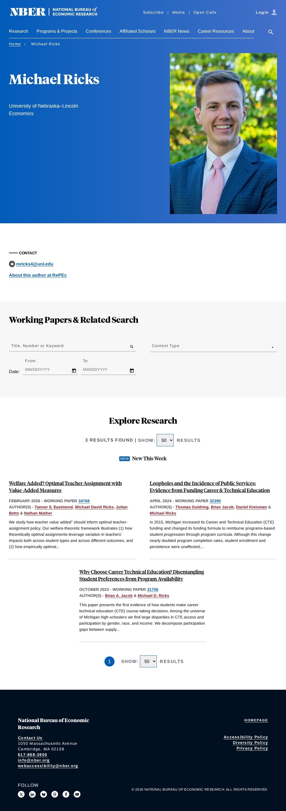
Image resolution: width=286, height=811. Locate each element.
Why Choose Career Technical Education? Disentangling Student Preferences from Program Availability (141, 575)
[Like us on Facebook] (66, 794)
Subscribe (153, 12)
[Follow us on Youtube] (77, 794)
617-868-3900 (32, 754)
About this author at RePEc (38, 275)
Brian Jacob (222, 507)
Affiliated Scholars (138, 31)
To (90, 361)
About (248, 31)
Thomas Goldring (192, 507)
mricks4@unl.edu (34, 264)
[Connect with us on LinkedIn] (32, 794)
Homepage (256, 720)
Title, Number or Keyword (37, 345)
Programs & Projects (57, 31)
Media (178, 12)
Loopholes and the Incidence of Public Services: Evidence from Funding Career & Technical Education (210, 487)
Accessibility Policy (246, 737)
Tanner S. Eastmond (54, 507)
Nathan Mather (38, 513)
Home (15, 44)
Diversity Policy (250, 742)
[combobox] (153, 347)
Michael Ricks (163, 513)
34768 (84, 501)
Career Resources (216, 31)
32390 (215, 501)
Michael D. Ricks (153, 595)
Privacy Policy (252, 748)
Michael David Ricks (94, 507)
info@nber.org (34, 760)
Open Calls (205, 12)
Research (18, 31)
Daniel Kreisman (251, 507)
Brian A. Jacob (119, 595)
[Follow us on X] (21, 794)
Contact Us (30, 738)
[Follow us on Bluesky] (43, 794)
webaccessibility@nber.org (48, 765)
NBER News (176, 31)
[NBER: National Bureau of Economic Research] (58, 14)
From (35, 361)
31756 (152, 589)
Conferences (98, 31)
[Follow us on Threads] (54, 794)
